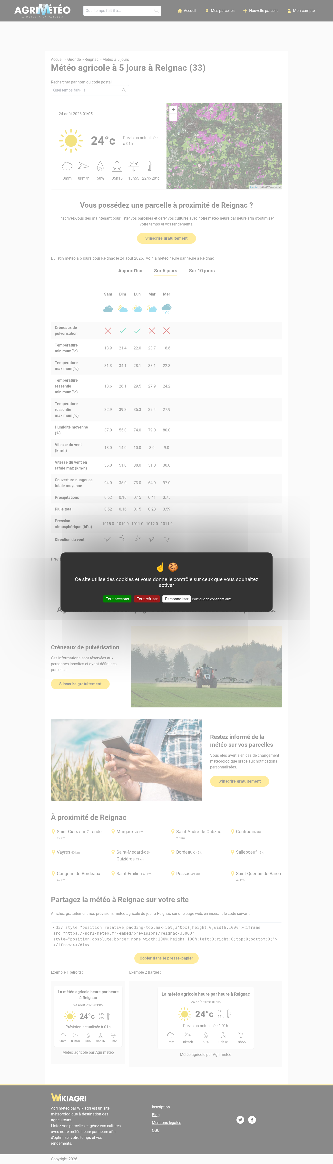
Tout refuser (147, 598)
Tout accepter (117, 598)
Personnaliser (176, 598)
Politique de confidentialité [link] (212, 599)
